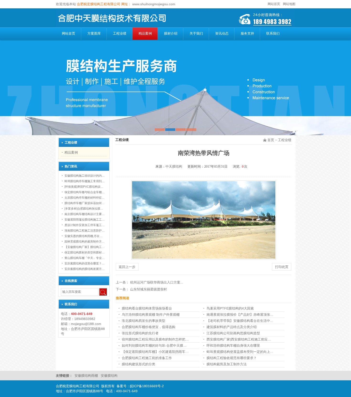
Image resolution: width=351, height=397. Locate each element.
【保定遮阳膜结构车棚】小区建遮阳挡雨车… (155, 352)
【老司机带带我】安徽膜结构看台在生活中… (240, 321)
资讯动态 (222, 33)
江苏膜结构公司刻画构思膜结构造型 (233, 333)
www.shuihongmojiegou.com (153, 4)
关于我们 (196, 33)
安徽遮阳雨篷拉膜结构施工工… (84, 219)
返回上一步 (127, 267)
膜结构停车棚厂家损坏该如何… (84, 203)
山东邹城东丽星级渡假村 (148, 289)
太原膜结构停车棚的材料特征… (84, 197)
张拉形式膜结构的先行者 (140, 333)
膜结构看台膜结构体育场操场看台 (147, 308)
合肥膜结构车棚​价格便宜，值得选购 (148, 327)
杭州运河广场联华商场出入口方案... (156, 282)
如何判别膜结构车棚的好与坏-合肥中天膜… (154, 345)
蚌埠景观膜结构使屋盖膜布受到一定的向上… (240, 352)
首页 (270, 140)
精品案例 (145, 33)
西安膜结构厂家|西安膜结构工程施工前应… (239, 339)
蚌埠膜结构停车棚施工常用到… (84, 181)
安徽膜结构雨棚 (86, 375)
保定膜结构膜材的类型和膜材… (84, 252)
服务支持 (247, 33)
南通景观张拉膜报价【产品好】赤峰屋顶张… (240, 314)
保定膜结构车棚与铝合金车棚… (84, 192)
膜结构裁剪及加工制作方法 (227, 364)
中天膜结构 (173, 166)
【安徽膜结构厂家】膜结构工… (84, 247)
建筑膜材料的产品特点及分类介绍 (232, 327)
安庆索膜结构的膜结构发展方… (84, 269)
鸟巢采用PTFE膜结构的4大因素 (230, 308)
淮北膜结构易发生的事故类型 (143, 321)
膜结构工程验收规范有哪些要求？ (232, 358)
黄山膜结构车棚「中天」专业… (84, 258)
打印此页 (281, 267)
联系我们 (273, 33)
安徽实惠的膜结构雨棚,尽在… (83, 236)
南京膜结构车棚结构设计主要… (84, 214)
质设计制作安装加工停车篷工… (84, 225)
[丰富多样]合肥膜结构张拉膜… (83, 208)
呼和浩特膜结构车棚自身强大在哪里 (233, 345)
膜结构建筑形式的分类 (138, 364)
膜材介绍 (170, 33)
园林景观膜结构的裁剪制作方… (84, 241)
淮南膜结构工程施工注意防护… (84, 230)
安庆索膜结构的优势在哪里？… (84, 263)
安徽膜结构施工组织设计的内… (84, 175)
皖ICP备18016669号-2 (147, 386)
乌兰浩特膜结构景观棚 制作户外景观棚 (151, 314)
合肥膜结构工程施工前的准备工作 (147, 358)
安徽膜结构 (109, 375)
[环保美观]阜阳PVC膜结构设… (83, 186)
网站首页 (274, 4)
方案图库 (94, 33)
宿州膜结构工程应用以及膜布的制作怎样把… (155, 339)
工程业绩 (119, 33)
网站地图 (289, 4)
